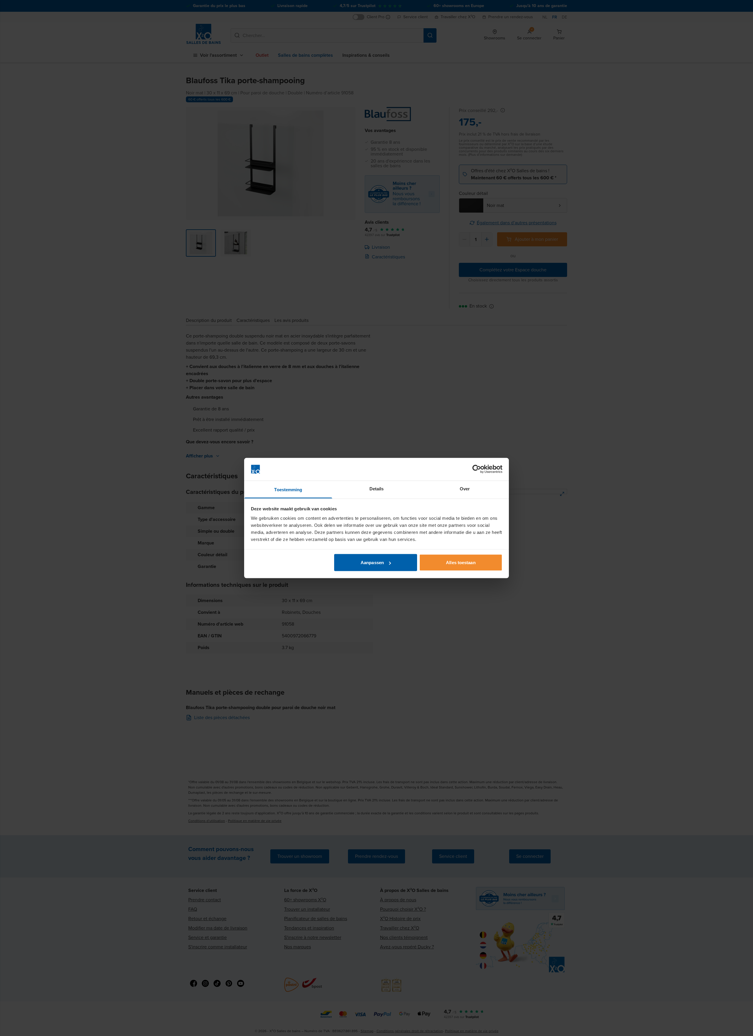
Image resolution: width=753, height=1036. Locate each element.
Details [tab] (376, 488)
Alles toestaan (460, 562)
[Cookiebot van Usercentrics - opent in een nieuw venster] (476, 469)
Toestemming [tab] (288, 489)
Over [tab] (465, 488)
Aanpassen (372, 562)
